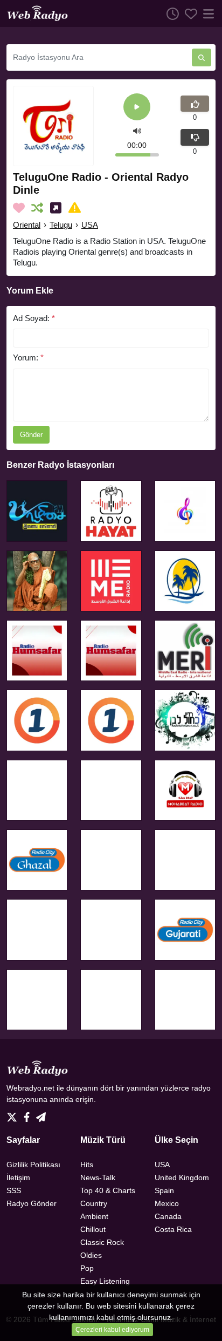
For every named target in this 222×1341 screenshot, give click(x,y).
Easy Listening (105, 1281)
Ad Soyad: (34, 318)
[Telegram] (41, 1114)
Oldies (91, 1255)
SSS (13, 1190)
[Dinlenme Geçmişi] (170, 13)
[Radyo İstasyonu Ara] (201, 57)
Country (93, 1203)
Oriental (26, 224)
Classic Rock (102, 1242)
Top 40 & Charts (107, 1190)
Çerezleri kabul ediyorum (112, 1329)
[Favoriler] (188, 13)
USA (89, 224)
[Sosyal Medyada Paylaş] (58, 208)
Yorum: (28, 357)
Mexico (167, 1203)
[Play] (136, 107)
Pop (87, 1268)
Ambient (94, 1216)
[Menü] (206, 13)
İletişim (18, 1177)
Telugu (61, 224)
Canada (168, 1216)
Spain (164, 1190)
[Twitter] (14, 1114)
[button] (137, 129)
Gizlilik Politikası (33, 1164)
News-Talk (97, 1177)
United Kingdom (182, 1177)
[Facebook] (29, 1114)
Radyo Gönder (31, 1203)
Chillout (93, 1229)
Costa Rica (173, 1229)
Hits (86, 1164)
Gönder (31, 435)
